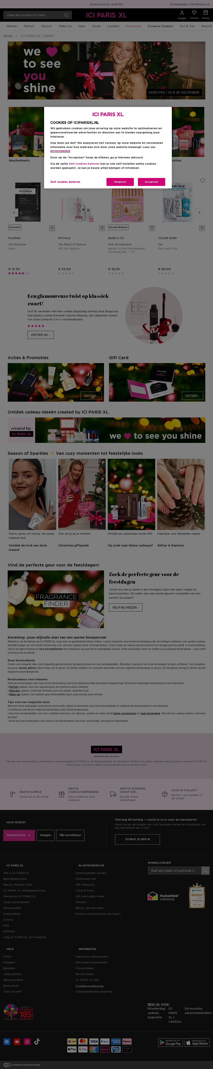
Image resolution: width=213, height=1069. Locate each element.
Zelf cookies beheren (65, 182)
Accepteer (152, 182)
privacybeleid (60, 151)
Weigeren (120, 182)
